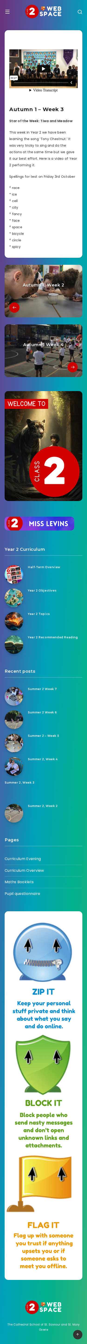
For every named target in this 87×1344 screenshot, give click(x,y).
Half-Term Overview (44, 567)
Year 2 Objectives (42, 590)
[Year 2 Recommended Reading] (14, 644)
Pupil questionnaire (22, 893)
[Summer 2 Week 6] (14, 719)
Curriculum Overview (24, 870)
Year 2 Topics (39, 614)
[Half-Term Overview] (14, 574)
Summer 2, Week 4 (43, 759)
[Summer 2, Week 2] (14, 813)
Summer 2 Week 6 (42, 712)
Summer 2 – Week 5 (43, 735)
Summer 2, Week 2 (43, 806)
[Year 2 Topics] (14, 621)
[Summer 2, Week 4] (14, 766)
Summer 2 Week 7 (42, 689)
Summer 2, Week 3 (20, 782)
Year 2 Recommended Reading (53, 637)
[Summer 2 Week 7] (14, 696)
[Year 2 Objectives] (14, 597)
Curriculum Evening (23, 858)
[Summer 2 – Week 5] (14, 743)
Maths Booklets (19, 882)
